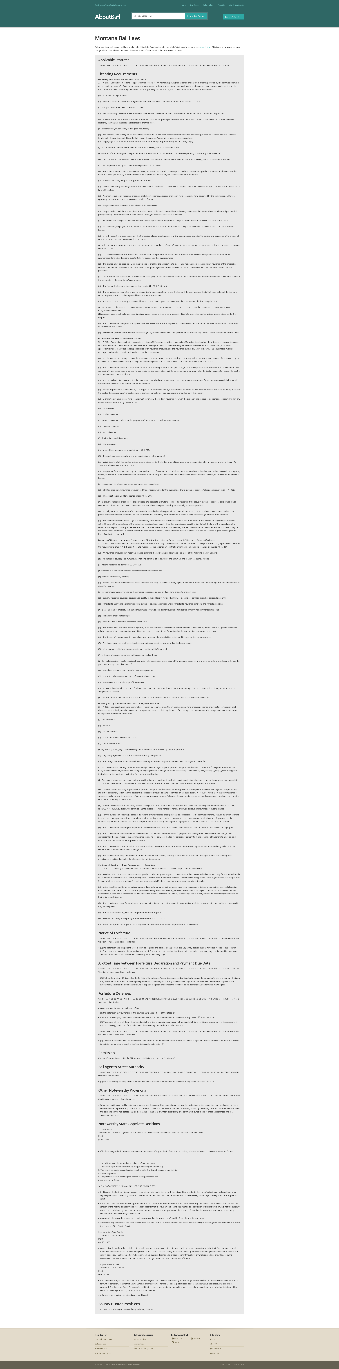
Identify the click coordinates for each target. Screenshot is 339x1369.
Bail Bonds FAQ (101, 1348)
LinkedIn (196, 1338)
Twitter (177, 1342)
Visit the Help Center (103, 1353)
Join (230, 5)
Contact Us (239, 5)
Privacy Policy (239, 1364)
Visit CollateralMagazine (143, 1348)
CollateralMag (209, 5)
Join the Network (232, 17)
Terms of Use (225, 1364)
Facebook (178, 1338)
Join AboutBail (215, 1348)
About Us (221, 5)
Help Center (194, 5)
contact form (205, 47)
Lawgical (114, 1364)
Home (183, 5)
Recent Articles (140, 1339)
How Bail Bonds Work (103, 1339)
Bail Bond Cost (100, 1344)
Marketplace (139, 1344)
